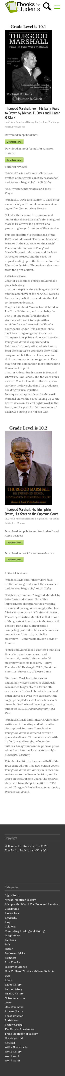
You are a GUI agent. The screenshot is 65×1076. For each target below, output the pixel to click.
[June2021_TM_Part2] (28, 465)
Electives (10, 940)
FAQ (7, 944)
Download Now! (14, 141)
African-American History (20, 122)
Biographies (41, 122)
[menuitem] (45, 6)
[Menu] (55, 6)
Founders (10, 957)
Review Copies (13, 1024)
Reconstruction (14, 1015)
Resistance (11, 1020)
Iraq (7, 975)
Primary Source (14, 1011)
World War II (12, 1060)
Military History (14, 993)
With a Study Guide (16, 1047)
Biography (11, 917)
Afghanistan (12, 895)
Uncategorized (14, 1038)
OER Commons (14, 1007)
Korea (8, 980)
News (8, 1002)
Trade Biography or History (21, 1033)
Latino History (13, 989)
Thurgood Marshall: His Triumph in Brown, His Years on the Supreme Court (31, 511)
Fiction (9, 948)
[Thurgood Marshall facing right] (28, 63)
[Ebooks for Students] (27, 6)
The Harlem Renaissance (20, 1029)
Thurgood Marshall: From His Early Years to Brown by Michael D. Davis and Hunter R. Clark (32, 112)
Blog (7, 922)
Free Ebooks (18, 126)
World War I (12, 1056)
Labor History (13, 984)
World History (13, 1051)
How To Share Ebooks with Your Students (29, 971)
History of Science (16, 966)
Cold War (10, 926)
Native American (15, 998)
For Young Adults (15, 953)
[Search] (45, 6)
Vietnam (10, 1042)
